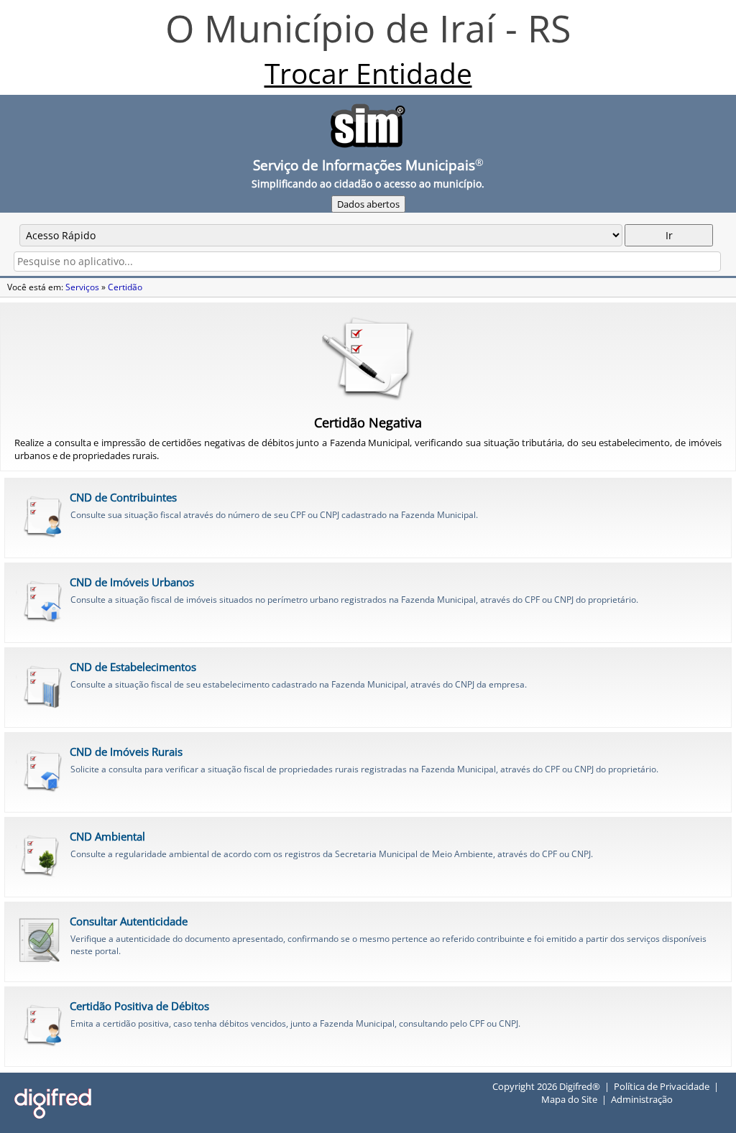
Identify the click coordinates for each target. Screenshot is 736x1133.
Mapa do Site (569, 1099)
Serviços (82, 287)
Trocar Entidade (368, 73)
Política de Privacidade (661, 1086)
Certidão (125, 287)
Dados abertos (368, 204)
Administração (642, 1099)
